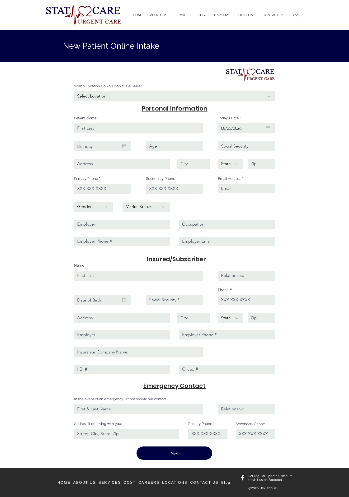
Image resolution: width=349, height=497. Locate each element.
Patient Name (85, 118)
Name (79, 265)
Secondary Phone (160, 179)
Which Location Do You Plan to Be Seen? (108, 86)
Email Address (229, 179)
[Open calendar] (268, 128)
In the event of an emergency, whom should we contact (120, 399)
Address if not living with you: (98, 424)
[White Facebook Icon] (242, 477)
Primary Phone (86, 179)
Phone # (225, 290)
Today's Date (230, 118)
